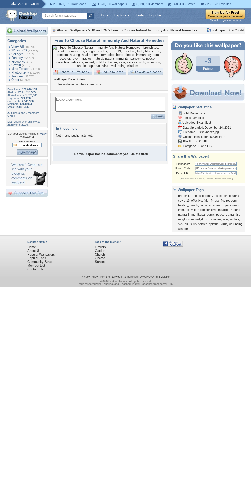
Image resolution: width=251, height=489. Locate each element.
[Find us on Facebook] (173, 245)
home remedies (210, 205)
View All (17, 47)
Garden (100, 251)
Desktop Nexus (117, 281)
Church (100, 254)
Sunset (100, 262)
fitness (215, 200)
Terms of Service (110, 276)
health (194, 205)
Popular (155, 15)
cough (223, 196)
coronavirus (210, 196)
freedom (231, 200)
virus (224, 224)
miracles (223, 210)
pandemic (208, 214)
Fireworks (18, 61)
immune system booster (194, 210)
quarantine (233, 214)
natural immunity (189, 214)
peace (220, 214)
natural (235, 210)
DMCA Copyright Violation (155, 276)
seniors (234, 219)
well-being (236, 224)
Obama (100, 258)
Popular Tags (36, 258)
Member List (36, 265)
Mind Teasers (20, 69)
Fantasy (17, 58)
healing (183, 205)
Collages (17, 54)
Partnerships (130, 276)
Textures (17, 76)
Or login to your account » (225, 20)
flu (222, 200)
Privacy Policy (89, 276)
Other (15, 80)
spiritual (214, 224)
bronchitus (185, 196)
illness (234, 205)
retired (195, 219)
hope (225, 205)
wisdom (183, 229)
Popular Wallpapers (41, 254)
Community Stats (39, 262)
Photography (20, 72)
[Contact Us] (28, 184)
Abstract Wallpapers (72, 30)
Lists (140, 15)
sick (180, 224)
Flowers (100, 247)
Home (104, 15)
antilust (206, 122)
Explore (120, 15)
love (214, 210)
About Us (34, 251)
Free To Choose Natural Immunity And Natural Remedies (154, 30)
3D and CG (19, 50)
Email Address (27, 141)
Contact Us (35, 269)
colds (197, 196)
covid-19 (184, 200)
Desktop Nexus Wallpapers (21, 15)
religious (184, 219)
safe (225, 219)
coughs (234, 196)
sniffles (202, 224)
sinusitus (191, 224)
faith (206, 200)
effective (196, 200)
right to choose (211, 219)
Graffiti (16, 65)
